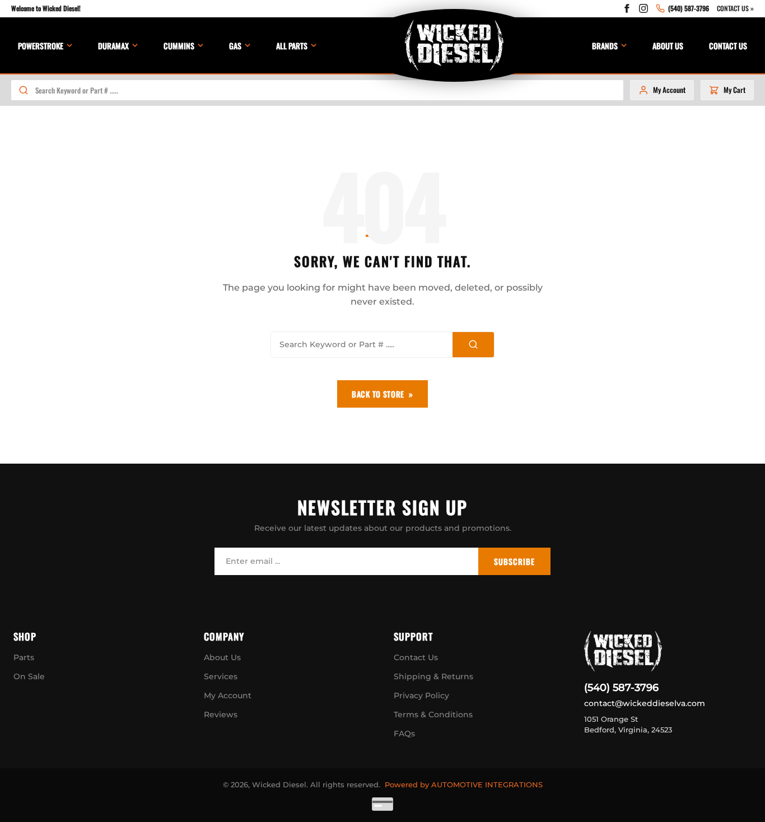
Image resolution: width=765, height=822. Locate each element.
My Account (227, 695)
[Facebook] (626, 8)
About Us (222, 657)
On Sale (29, 676)
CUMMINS (179, 46)
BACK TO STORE (378, 394)
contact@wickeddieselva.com (644, 703)
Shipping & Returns (433, 676)
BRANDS (605, 46)
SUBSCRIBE (514, 561)
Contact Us (416, 657)
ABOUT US (667, 46)
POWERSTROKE (40, 46)
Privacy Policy (421, 695)
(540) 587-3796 (621, 687)
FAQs (404, 733)
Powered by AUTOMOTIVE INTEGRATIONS (464, 784)
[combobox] (329, 90)
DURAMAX (113, 46)
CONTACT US (728, 46)
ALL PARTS (291, 46)
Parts (23, 657)
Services (220, 676)
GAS (235, 46)
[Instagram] (643, 8)
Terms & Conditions (433, 714)
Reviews (220, 714)
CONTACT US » (735, 8)
